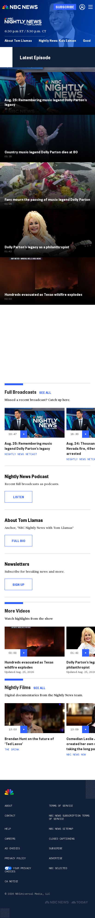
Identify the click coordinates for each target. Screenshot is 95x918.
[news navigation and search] (91, 7)
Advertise (55, 858)
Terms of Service (61, 805)
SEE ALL (45, 392)
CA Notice (11, 881)
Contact (10, 815)
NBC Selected (58, 868)
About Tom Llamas (18, 40)
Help (8, 828)
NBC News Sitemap (61, 828)
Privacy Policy (15, 858)
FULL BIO (18, 541)
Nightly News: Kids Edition (57, 40)
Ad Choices (12, 848)
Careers (10, 838)
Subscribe (55, 848)
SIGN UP (18, 584)
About (8, 805)
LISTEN (18, 497)
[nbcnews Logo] (9, 792)
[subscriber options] (82, 7)
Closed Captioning (61, 838)
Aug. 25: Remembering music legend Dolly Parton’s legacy (28, 446)
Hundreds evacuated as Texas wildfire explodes (29, 664)
